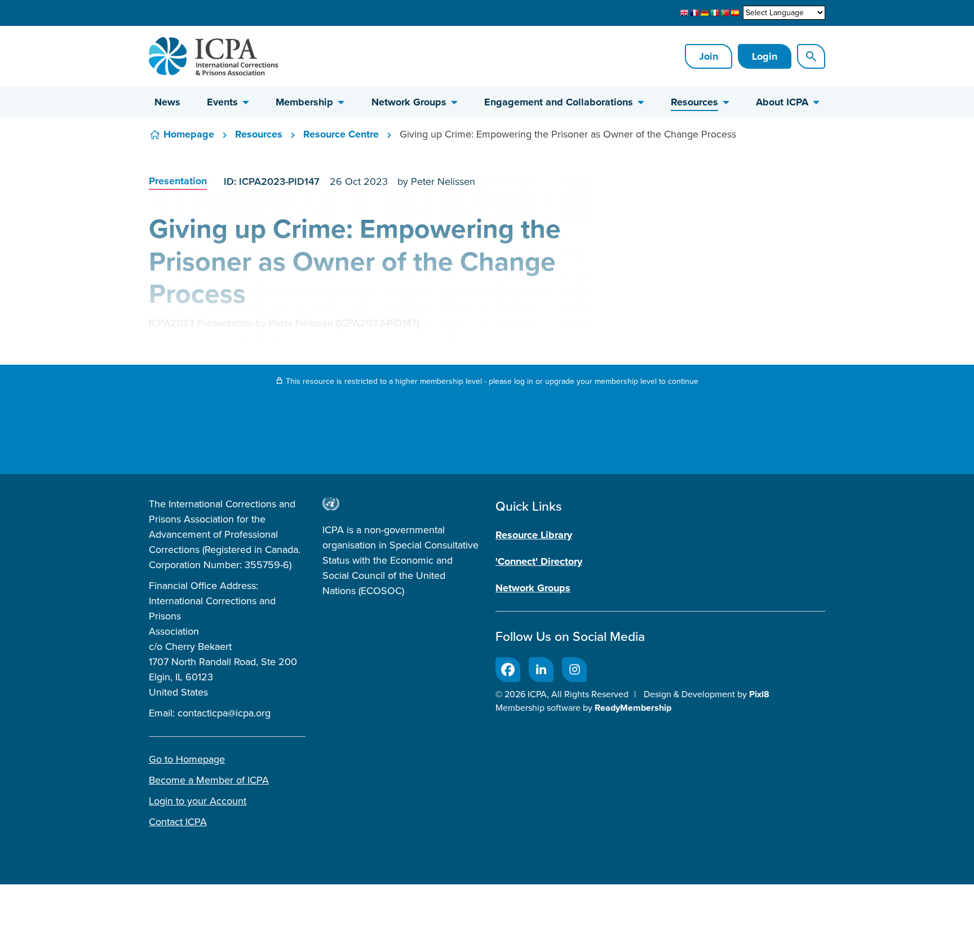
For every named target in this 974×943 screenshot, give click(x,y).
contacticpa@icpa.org (224, 713)
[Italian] (714, 12)
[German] (704, 12)
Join (708, 56)
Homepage (188, 134)
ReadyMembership (633, 707)
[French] (694, 12)
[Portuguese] (724, 12)
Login (764, 56)
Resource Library (533, 535)
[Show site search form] (811, 56)
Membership (304, 102)
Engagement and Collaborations (558, 102)
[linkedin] (541, 669)
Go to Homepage (187, 759)
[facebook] (507, 669)
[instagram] (574, 669)
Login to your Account (197, 801)
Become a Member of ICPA (209, 780)
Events (222, 102)
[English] (684, 12)
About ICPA (782, 102)
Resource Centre (341, 134)
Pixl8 (759, 694)
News (167, 102)
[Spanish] (735, 12)
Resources (694, 102)
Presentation (178, 181)
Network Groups (408, 102)
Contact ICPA (178, 821)
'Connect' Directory (538, 561)
